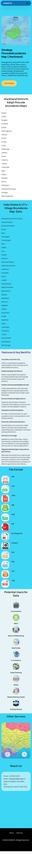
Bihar (3, 233)
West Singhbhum (7, 196)
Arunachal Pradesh (8, 226)
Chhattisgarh (6, 240)
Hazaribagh (5, 149)
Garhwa (4, 135)
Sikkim (3, 324)
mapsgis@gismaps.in (17, 779)
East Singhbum (6, 131)
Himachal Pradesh (7, 262)
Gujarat (4, 255)
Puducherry (5, 313)
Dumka (3, 127)
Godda (3, 142)
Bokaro (3, 113)
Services (20, 833)
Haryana (4, 258)
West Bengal (5, 345)
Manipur (4, 295)
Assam (3, 229)
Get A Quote (9, 83)
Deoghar (4, 120)
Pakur (3, 171)
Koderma (4, 160)
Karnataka (5, 273)
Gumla (3, 145)
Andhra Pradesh (7, 222)
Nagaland (4, 305)
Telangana (5, 331)
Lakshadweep (6, 284)
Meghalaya (5, 298)
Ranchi (3, 182)
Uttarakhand (5, 342)
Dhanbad (4, 124)
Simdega (4, 192)
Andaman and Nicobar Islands (11, 219)
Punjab (3, 316)
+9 (10, 776)
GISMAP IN (7, 3)
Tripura (4, 334)
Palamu (4, 174)
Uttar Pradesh (6, 338)
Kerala (3, 276)
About (11, 833)
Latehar (4, 164)
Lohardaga (5, 167)
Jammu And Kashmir (8, 266)
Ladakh (4, 280)
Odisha (3, 309)
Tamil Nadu (5, 327)
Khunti (3, 156)
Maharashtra (5, 291)
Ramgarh (4, 178)
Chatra (3, 116)
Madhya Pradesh (7, 287)
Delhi (3, 244)
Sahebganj (5, 185)
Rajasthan (4, 320)
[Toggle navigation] (28, 3)
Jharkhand (5, 269)
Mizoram (4, 302)
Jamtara (4, 153)
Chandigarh (5, 237)
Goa (2, 251)
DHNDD (3, 248)
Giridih (3, 138)
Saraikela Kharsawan (8, 189)
